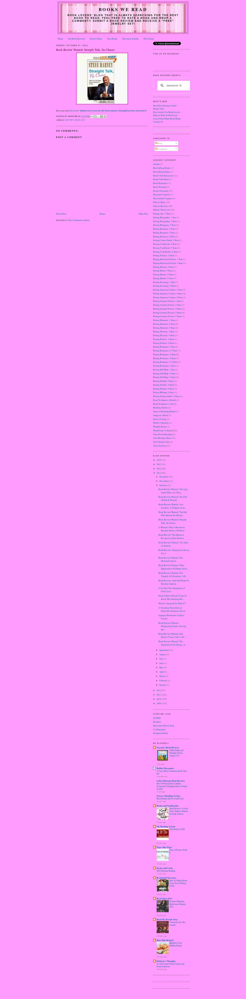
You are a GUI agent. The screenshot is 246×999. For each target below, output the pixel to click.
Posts (159, 143)
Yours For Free (159, 445)
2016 (159, 459)
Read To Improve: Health (164, 400)
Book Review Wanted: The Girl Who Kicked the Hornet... (172, 514)
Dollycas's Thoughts (166, 961)
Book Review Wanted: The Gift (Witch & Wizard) (172, 498)
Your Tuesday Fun (161, 441)
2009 (159, 703)
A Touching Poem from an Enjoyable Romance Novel (171, 609)
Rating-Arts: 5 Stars (162, 213)
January (163, 684)
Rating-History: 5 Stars (163, 266)
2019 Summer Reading (166, 870)
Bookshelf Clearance (166, 877)
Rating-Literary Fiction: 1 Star (167, 301)
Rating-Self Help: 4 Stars (164, 373)
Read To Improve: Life (163, 403)
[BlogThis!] (95, 116)
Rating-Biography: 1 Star (164, 217)
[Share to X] (98, 116)
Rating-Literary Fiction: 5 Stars (167, 316)
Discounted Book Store (163, 725)
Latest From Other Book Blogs (167, 118)
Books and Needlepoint (167, 805)
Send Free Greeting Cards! (165, 105)
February (163, 680)
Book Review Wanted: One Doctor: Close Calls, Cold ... (172, 635)
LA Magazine (159, 729)
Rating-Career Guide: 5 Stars (166, 240)
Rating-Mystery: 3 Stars (164, 331)
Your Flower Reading (162, 434)
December (164, 476)
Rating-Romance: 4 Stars (164, 358)
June (161, 663)
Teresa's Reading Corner (168, 795)
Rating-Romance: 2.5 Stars (165, 350)
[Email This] (92, 116)
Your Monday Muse (162, 437)
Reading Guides (160, 407)
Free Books (112, 38)
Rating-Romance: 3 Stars (164, 354)
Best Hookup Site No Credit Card (170, 798)
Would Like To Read (162, 430)
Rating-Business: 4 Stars (164, 236)
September (164, 650)
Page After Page (164, 847)
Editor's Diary (96, 38)
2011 (159, 694)
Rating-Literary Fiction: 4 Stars (167, 312)
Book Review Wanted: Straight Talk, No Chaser (172, 521)
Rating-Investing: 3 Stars (164, 285)
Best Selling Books (162, 167)
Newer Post (61, 213)
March (162, 676)
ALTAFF (157, 717)
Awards (156, 164)
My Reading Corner (166, 826)
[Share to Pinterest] (104, 116)
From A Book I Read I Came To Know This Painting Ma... (172, 597)
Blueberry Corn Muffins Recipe (176, 944)
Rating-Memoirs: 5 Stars (164, 327)
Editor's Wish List (75, 120)
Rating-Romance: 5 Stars (164, 365)
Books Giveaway (161, 190)
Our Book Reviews (76, 38)
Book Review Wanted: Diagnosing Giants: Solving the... (172, 626)
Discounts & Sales (130, 38)
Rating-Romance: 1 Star (164, 346)
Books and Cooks (165, 868)
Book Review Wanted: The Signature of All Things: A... (172, 643)
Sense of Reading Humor (164, 411)
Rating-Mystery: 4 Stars (164, 335)
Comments (162, 148)
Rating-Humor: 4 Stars (163, 274)
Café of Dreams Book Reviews (171, 780)
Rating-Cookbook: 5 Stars (165, 247)
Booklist (157, 721)
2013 (159, 472)
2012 (159, 690)
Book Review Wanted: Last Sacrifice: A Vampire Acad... (172, 506)
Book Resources (160, 183)
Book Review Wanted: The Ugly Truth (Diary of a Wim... (173, 491)
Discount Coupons (161, 194)
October (163, 485)
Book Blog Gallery (161, 171)
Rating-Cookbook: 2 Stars (165, 243)
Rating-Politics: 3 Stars (163, 339)
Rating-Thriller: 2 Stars (163, 380)
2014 (159, 468)
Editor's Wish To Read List (165, 115)
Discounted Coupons (162, 198)
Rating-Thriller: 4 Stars (163, 388)
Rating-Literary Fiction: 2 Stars (167, 304)
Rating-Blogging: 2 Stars (164, 224)
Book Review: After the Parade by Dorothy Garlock (173, 582)
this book (74, 110)
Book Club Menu (161, 179)
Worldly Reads (160, 426)
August (162, 654)
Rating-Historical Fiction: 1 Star (167, 259)
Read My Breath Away (167, 919)
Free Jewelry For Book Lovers (166, 112)
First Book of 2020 (177, 829)
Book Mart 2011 (164, 898)
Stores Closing (159, 419)
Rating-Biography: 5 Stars (165, 221)
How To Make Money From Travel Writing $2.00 (178, 883)
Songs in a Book (160, 415)
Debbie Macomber (165, 768)
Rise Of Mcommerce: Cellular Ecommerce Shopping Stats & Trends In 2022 (172, 786)
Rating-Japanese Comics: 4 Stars (168, 293)
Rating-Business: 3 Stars (164, 232)
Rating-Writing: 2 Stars (163, 392)
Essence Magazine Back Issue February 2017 (178, 904)
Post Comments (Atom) (78, 220)
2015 (159, 464)
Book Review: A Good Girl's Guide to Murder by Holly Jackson (179, 811)
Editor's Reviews (160, 206)
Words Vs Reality (161, 422)
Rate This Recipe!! (165, 940)
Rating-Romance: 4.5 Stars (165, 361)
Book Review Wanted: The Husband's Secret (170, 559)
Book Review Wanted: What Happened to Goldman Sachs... (173, 567)
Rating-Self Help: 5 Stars (164, 377)
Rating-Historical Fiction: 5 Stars (168, 263)
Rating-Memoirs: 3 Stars (164, 320)
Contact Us (158, 121)
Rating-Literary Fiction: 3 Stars (167, 308)
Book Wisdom (159, 186)
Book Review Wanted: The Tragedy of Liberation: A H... (172, 574)
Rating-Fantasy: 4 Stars (163, 255)
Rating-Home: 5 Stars (163, 270)
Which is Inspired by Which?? (172, 603)
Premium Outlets (160, 733)
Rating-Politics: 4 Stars (163, 342)
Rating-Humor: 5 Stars (163, 278)
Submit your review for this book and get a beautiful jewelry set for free (112, 110)
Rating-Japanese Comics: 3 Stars (168, 289)
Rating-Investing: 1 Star (164, 282)
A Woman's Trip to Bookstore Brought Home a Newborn (171, 529)
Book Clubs (158, 108)
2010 (159, 699)
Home (60, 38)
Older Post (143, 213)
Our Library (149, 38)
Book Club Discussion (163, 175)
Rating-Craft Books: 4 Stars (165, 251)
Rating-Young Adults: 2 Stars (166, 396)
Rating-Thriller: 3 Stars (163, 384)
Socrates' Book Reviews (168, 747)
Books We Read (123, 9)
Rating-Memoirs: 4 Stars (164, 323)
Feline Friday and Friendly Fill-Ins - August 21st (177, 753)
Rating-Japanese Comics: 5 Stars (168, 297)
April (162, 671)
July (161, 658)
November (164, 480)
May (161, 667)
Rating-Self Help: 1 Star (164, 369)
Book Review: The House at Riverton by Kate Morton (171, 536)
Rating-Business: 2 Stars (164, 228)
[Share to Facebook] (101, 116)
